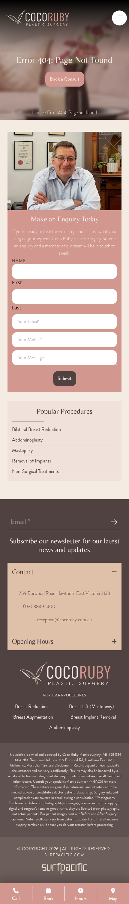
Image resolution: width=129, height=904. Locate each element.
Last (16, 307)
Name (19, 260)
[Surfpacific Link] (64, 868)
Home (38, 112)
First (17, 282)
